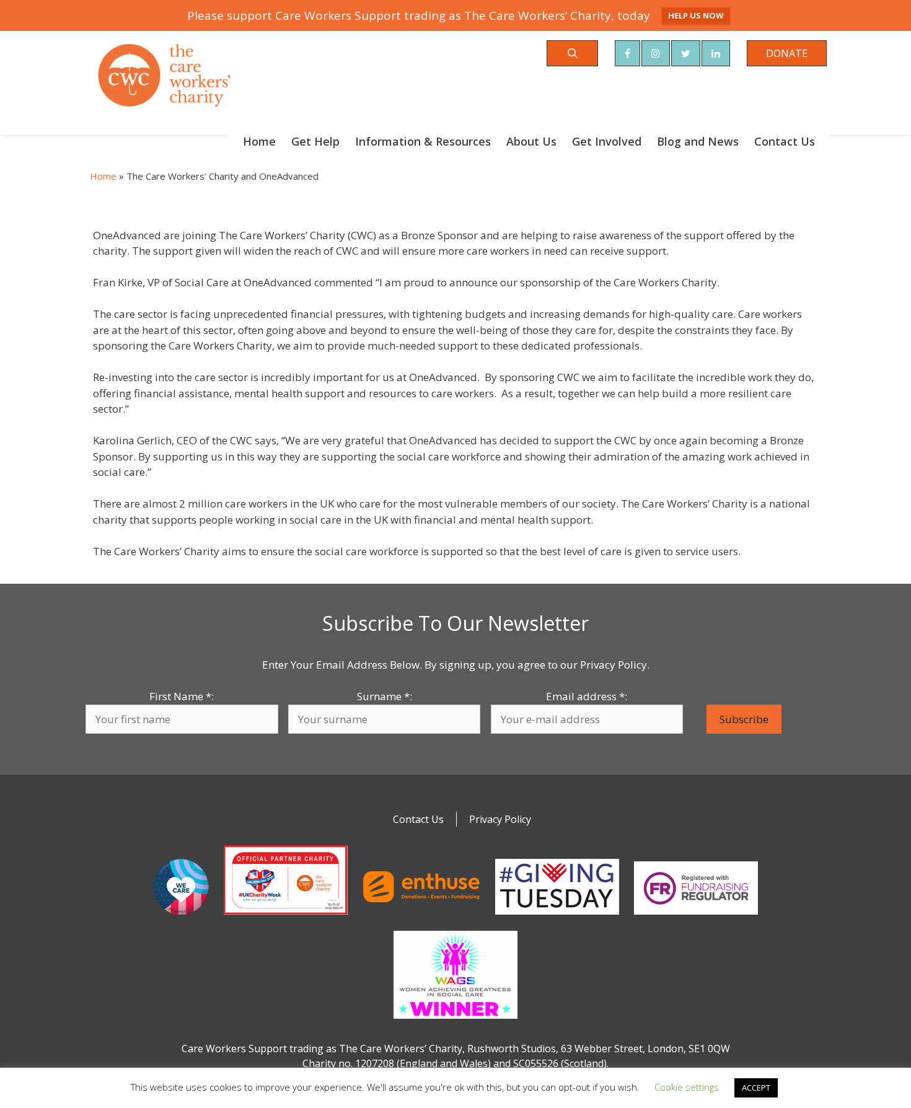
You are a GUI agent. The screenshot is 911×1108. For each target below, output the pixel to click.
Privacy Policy (500, 819)
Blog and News (698, 141)
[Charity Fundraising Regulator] (696, 917)
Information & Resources (423, 141)
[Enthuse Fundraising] (421, 917)
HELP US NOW (696, 15)
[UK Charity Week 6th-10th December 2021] (286, 917)
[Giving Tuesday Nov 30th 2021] (557, 917)
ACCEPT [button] (756, 1087)
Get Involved (606, 141)
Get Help (315, 141)
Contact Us (784, 141)
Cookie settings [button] (686, 1087)
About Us (531, 141)
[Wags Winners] (455, 1021)
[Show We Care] (181, 917)
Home (259, 141)
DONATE (787, 53)
